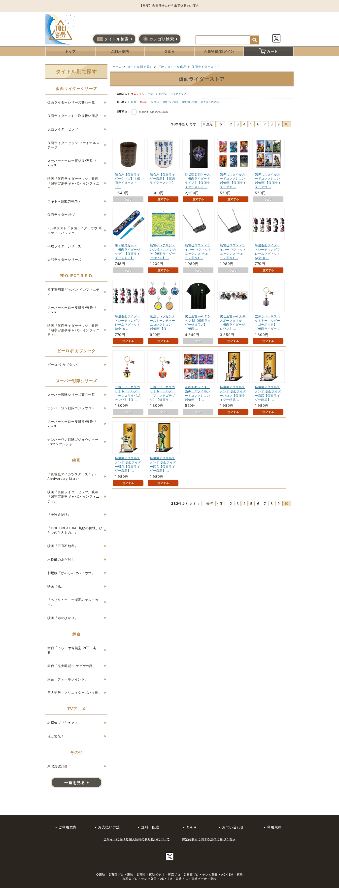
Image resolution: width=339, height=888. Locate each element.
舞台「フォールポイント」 (67, 679)
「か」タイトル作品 (172, 67)
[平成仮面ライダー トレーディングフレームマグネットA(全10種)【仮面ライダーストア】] (268, 225)
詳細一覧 (161, 93)
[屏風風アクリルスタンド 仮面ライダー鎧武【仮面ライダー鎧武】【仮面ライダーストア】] (268, 366)
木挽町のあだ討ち (61, 559)
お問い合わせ (233, 827)
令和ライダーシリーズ (64, 259)
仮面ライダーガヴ (61, 215)
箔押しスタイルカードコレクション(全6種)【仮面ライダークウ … (268, 181)
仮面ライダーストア (206, 67)
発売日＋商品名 (210, 101)
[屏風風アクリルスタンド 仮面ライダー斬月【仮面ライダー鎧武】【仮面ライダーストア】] (128, 437)
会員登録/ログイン (219, 51)
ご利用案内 (120, 51)
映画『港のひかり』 (62, 618)
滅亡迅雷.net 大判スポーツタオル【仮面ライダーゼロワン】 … (233, 322)
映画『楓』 (56, 586)
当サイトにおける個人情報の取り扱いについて (136, 839)
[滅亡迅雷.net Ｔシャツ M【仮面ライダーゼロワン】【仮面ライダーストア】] (198, 296)
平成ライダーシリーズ (64, 246)
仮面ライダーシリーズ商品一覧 (71, 102)
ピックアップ (178, 93)
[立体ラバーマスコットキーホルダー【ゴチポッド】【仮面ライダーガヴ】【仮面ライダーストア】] (268, 296)
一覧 (150, 93)
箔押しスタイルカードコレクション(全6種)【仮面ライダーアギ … (233, 181)
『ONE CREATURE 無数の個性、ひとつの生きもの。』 (74, 530)
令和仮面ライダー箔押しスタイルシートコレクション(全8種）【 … (197, 393)
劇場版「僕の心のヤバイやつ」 (71, 573)
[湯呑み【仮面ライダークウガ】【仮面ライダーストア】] (128, 154)
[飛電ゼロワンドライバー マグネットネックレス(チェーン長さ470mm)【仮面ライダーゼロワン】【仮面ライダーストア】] (233, 225)
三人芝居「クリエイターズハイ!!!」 (74, 693)
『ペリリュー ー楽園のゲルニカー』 (73, 602)
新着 (134, 101)
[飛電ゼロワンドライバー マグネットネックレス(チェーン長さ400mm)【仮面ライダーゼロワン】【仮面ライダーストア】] (198, 225)
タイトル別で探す (140, 67)
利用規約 (274, 827)
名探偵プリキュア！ (62, 723)
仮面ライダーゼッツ (62, 129)
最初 (209, 124)
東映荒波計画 (57, 766)
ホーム (117, 67)
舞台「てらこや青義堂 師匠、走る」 (71, 650)
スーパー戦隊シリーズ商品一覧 (71, 395)
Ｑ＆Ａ (169, 51)
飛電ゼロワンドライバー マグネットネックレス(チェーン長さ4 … (198, 251)
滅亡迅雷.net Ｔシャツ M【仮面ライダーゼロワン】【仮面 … (198, 322)
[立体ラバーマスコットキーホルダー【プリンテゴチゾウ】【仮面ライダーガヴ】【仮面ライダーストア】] (163, 366)
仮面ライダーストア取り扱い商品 (73, 116)
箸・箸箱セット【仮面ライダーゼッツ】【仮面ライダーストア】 (127, 251)
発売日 (155, 101)
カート (272, 51)
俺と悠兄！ (56, 736)
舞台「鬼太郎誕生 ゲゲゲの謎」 (71, 666)
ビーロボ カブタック (63, 365)
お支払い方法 (109, 827)
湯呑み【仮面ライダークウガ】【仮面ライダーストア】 (127, 181)
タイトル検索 (116, 39)
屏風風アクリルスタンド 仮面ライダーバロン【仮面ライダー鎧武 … (233, 393)
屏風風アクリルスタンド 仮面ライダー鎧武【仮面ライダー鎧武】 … (268, 393)
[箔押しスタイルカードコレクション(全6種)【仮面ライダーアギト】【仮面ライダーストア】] (233, 154)
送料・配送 (150, 827)
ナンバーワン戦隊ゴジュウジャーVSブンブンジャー (73, 442)
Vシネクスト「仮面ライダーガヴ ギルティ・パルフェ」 (74, 230)
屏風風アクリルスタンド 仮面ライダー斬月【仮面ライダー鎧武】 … (128, 464)
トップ (70, 51)
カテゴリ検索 (161, 39)
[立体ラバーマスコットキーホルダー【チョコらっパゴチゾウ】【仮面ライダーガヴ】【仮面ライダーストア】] (128, 366)
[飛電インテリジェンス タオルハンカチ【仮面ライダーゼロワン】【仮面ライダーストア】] (163, 225)
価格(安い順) (171, 101)
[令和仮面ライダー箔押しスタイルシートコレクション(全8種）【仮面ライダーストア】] (198, 366)
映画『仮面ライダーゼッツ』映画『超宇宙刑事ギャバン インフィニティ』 (73, 183)
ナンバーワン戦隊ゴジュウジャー (73, 408)
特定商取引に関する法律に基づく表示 (209, 839)
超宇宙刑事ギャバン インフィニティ (73, 292)
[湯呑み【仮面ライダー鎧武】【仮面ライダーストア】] (163, 154)
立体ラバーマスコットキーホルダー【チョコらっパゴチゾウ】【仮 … (127, 393)
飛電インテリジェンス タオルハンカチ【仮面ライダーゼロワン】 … (163, 251)
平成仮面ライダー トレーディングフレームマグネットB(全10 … (127, 322)
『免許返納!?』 (59, 515)
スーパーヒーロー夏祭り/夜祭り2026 (72, 163)
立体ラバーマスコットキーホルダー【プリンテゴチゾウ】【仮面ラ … (162, 393)
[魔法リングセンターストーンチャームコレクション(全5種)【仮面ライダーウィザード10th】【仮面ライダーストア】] (163, 296)
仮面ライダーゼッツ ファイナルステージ (73, 145)
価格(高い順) (189, 101)
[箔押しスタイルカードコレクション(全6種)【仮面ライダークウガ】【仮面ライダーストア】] (268, 154)
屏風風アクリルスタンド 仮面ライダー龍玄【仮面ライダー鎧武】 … (163, 464)
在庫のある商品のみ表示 (153, 111)
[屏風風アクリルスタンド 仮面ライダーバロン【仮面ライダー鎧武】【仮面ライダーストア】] (233, 366)
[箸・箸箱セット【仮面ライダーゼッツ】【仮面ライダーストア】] (128, 225)
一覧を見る (74, 782)
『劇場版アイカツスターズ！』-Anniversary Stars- (72, 476)
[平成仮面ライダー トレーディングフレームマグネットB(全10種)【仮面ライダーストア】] (128, 296)
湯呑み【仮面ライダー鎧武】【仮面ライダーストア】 (162, 179)
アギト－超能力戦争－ (64, 201)
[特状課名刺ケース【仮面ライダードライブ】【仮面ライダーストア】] (198, 154)
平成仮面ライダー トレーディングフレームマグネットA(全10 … (267, 251)
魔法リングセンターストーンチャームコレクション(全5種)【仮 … (162, 322)
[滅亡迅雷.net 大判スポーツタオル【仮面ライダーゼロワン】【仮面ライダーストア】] (233, 296)
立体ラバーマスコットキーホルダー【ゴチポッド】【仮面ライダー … (267, 322)
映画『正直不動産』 (62, 546)
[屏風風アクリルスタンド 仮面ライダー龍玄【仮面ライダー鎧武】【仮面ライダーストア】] (163, 437)
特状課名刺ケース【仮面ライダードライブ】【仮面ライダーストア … (197, 181)
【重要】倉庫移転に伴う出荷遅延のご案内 (169, 5)
